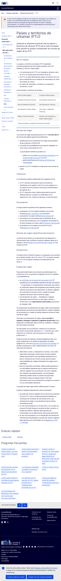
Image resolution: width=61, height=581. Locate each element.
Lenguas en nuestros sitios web (11, 552)
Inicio (2, 13)
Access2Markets (6, 512)
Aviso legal (4, 558)
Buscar (57, 2)
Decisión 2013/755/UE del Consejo (44, 343)
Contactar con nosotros (46, 546)
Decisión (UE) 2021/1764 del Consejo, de (40, 242)
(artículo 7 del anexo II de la (34, 213)
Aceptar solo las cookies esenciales (40, 577)
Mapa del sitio (51, 520)
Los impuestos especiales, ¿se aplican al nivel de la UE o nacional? (30, 469)
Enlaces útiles (7, 437)
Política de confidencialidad (9, 556)
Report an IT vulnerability (9, 550)
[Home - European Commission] (12, 542)
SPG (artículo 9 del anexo (49, 223)
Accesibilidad (5, 561)
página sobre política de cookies (46, 568)
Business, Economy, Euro (39, 532)
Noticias (20, 437)
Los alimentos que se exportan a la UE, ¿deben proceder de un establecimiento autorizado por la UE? (30, 482)
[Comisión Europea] (4, 2)
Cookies (3, 554)
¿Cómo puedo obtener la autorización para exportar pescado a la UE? (10, 480)
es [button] (53, 2)
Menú (58, 9)
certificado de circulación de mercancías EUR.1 (37, 280)
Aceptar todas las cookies (16, 577)
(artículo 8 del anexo (45, 216)
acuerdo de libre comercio (31, 158)
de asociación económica (46, 155)
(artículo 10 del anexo (31, 228)
